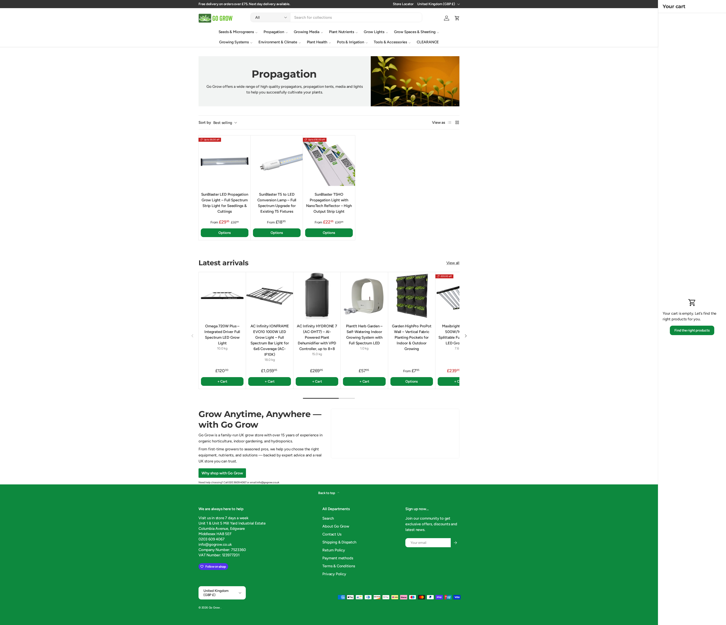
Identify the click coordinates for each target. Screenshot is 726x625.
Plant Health (317, 42)
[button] (457, 18)
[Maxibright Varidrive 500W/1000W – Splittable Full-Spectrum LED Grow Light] (458, 295)
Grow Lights (374, 32)
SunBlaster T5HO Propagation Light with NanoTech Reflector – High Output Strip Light (329, 203)
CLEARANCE (428, 42)
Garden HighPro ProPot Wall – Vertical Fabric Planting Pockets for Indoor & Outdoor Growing (411, 337)
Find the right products (692, 330)
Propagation (274, 32)
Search (328, 518)
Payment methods (337, 558)
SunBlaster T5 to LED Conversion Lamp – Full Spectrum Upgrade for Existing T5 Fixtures (276, 203)
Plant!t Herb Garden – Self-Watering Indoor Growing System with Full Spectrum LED (364, 334)
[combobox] (336, 17)
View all (452, 263)
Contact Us (331, 534)
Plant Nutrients (341, 32)
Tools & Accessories (390, 42)
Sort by (205, 122)
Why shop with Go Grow (222, 473)
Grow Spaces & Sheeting (415, 32)
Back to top (327, 493)
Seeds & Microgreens (236, 32)
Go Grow (215, 607)
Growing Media (306, 32)
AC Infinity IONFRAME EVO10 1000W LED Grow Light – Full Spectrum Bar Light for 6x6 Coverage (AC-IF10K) (270, 340)
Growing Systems (234, 42)
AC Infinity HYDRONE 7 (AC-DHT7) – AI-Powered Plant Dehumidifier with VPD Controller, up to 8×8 (317, 337)
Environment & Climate (277, 42)
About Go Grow (335, 526)
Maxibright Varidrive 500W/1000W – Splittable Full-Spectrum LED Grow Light (458, 334)
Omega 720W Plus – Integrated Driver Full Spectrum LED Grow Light (222, 334)
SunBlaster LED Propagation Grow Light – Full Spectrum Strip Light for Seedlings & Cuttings (224, 203)
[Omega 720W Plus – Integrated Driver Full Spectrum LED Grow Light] (222, 295)
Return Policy (333, 550)
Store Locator (403, 4)
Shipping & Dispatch (339, 542)
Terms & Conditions (338, 566)
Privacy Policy (334, 574)
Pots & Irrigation (350, 42)
